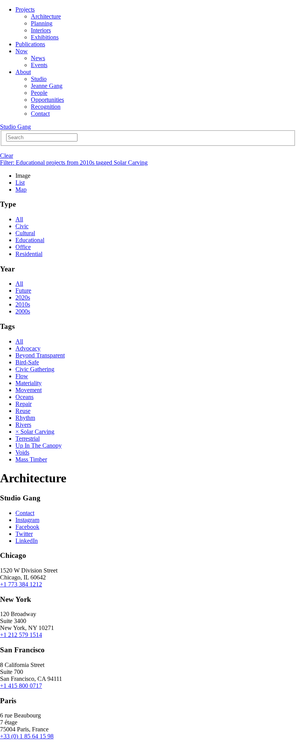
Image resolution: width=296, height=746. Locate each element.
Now (21, 51)
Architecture (46, 16)
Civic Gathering (34, 369)
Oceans (24, 397)
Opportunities (47, 99)
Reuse (22, 411)
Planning (41, 23)
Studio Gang (15, 126)
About (23, 72)
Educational (29, 240)
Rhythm (25, 417)
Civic (22, 226)
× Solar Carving (34, 431)
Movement (28, 390)
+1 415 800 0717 (21, 685)
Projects (25, 9)
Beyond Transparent (40, 355)
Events (39, 65)
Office (23, 247)
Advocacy (27, 348)
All (19, 219)
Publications (30, 44)
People (39, 92)
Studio (39, 79)
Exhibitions (45, 37)
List (20, 182)
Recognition (46, 106)
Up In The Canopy (38, 445)
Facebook (27, 527)
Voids (22, 452)
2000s (22, 311)
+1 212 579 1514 (21, 634)
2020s (22, 297)
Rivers (23, 424)
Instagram (27, 520)
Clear (6, 155)
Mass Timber (31, 459)
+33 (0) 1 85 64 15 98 (27, 736)
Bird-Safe (27, 362)
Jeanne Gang (46, 86)
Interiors (41, 30)
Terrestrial (27, 438)
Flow (21, 376)
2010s (22, 304)
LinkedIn (26, 540)
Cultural (25, 233)
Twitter (24, 533)
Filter (74, 162)
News (38, 58)
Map (21, 189)
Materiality (28, 383)
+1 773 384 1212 (21, 584)
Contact (40, 113)
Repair (23, 404)
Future (23, 290)
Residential (28, 254)
